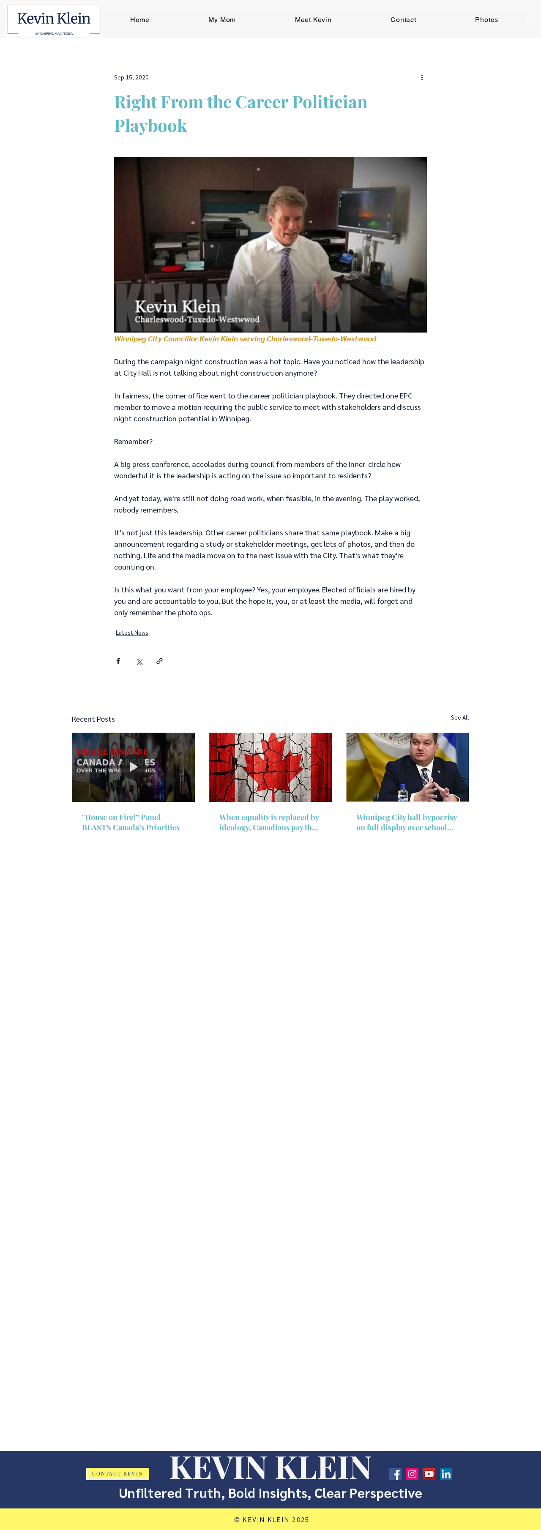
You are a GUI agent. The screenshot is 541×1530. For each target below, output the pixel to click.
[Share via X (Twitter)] (139, 661)
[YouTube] (429, 1474)
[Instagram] (412, 1474)
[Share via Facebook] (118, 661)
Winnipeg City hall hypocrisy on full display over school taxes (406, 822)
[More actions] (422, 77)
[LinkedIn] (446, 1474)
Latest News (132, 632)
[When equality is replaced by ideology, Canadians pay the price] (270, 767)
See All (460, 717)
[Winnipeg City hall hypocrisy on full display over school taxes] (407, 767)
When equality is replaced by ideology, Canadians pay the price (269, 822)
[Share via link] (160, 661)
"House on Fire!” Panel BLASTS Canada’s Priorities (131, 822)
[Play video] (270, 245)
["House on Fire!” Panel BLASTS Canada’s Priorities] (133, 767)
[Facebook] (395, 1474)
